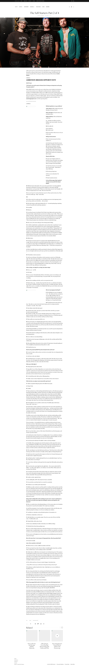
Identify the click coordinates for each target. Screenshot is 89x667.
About (15, 658)
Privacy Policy (67, 664)
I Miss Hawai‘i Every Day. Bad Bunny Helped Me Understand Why (44, 646)
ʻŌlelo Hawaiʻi (38, 6)
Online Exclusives (35, 620)
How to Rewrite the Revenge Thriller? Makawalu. (32, 646)
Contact (15, 662)
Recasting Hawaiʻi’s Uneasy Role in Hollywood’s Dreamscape (57, 646)
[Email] (43, 623)
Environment (26, 6)
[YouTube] (71, 7)
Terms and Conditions (60, 664)
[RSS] (72, 1)
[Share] (30, 623)
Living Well (32, 6)
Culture (20, 6)
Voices (43, 6)
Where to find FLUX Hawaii (19, 664)
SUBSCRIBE (47, 6)
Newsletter (16, 660)
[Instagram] (69, 7)
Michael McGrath (41, 15)
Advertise (16, 661)
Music (30, 620)
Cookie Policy (72, 664)
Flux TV (16, 6)
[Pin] (35, 623)
